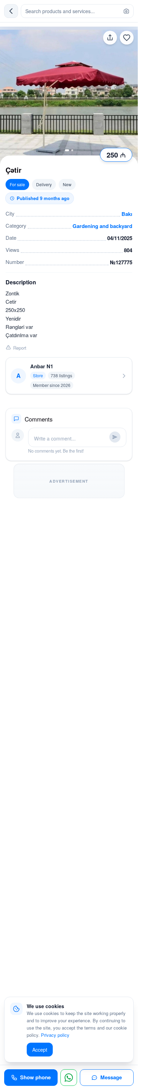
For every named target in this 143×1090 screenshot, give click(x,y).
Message (111, 1077)
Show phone (35, 1077)
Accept (39, 1049)
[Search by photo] (126, 11)
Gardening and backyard (102, 226)
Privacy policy (55, 1035)
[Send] (114, 437)
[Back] (11, 11)
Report (19, 347)
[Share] (110, 38)
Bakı (126, 214)
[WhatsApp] (68, 1077)
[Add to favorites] (127, 38)
